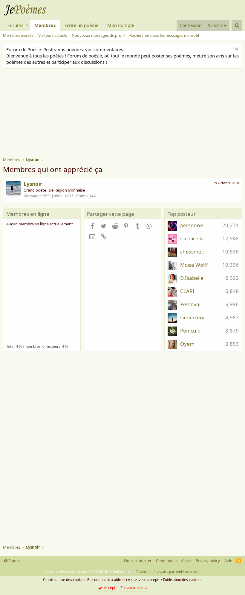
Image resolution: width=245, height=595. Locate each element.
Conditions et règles (174, 560)
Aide (228, 560)
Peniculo (190, 330)
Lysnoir (33, 183)
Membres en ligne (27, 213)
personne (191, 225)
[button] (27, 25)
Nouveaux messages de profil (98, 35)
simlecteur (192, 317)
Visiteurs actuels (52, 35)
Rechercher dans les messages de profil (164, 35)
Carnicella (192, 238)
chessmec (192, 251)
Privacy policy (208, 560)
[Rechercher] (237, 25)
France (13, 560)
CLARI (187, 291)
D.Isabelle (191, 277)
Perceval (190, 304)
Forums (15, 25)
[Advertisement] (124, 113)
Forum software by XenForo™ (88, 571)
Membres (45, 25)
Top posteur (182, 213)
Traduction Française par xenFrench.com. (168, 571)
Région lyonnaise (69, 190)
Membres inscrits (18, 35)
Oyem (187, 343)
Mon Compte (120, 25)
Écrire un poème (81, 25)
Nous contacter (137, 560)
